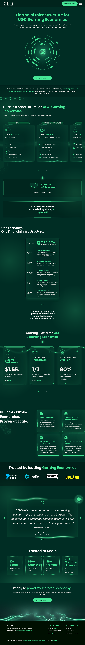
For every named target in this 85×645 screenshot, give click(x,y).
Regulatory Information (72, 633)
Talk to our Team (69, 4)
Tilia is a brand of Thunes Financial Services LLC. (35, 640)
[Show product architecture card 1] (39, 170)
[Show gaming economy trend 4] (46, 392)
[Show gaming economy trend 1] (39, 392)
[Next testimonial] (81, 518)
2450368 (54, 640)
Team (55, 628)
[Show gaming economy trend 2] (41, 392)
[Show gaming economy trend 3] (44, 392)
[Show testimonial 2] (43, 539)
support (53, 633)
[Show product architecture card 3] (44, 170)
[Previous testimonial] (4, 518)
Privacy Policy (69, 628)
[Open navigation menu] (80, 3)
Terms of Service (70, 630)
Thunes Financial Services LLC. (24, 630)
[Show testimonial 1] (41, 539)
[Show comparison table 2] (44, 304)
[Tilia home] (8, 3)
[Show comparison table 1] (41, 304)
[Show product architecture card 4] (46, 170)
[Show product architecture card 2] (41, 170)
